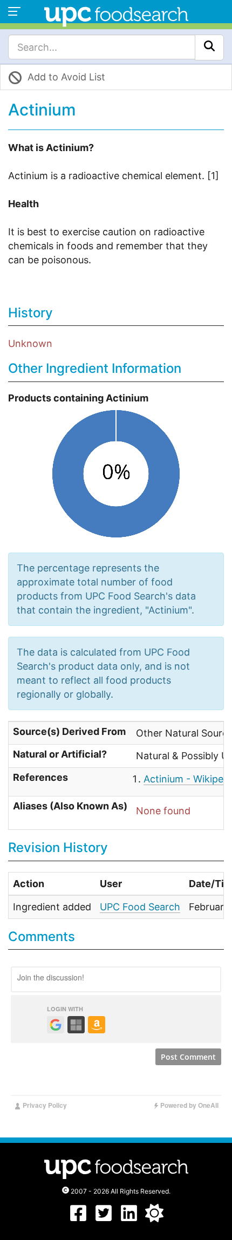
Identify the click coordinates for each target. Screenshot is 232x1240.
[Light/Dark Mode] (154, 1218)
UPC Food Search (140, 906)
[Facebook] (78, 1218)
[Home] (116, 15)
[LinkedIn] (129, 1218)
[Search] (209, 47)
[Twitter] (103, 1218)
